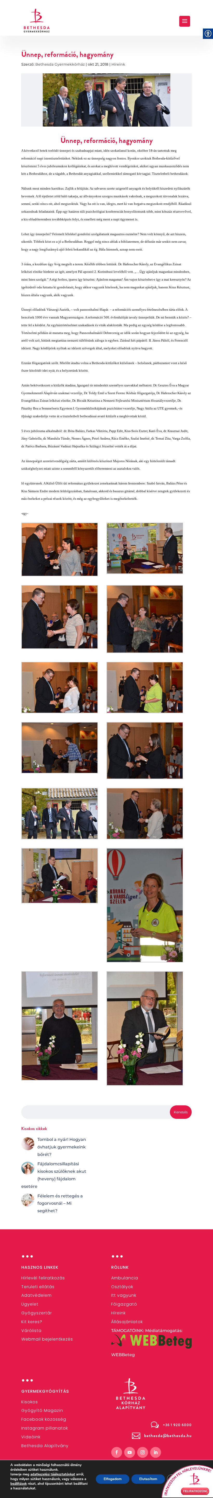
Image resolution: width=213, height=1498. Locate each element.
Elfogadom (113, 1478)
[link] (36, 20)
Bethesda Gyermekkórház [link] (60, 64)
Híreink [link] (118, 64)
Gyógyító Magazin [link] (42, 1410)
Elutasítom (148, 1478)
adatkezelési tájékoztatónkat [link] (52, 1474)
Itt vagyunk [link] (123, 1295)
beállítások (18, 1483)
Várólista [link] (31, 1331)
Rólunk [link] (120, 1267)
